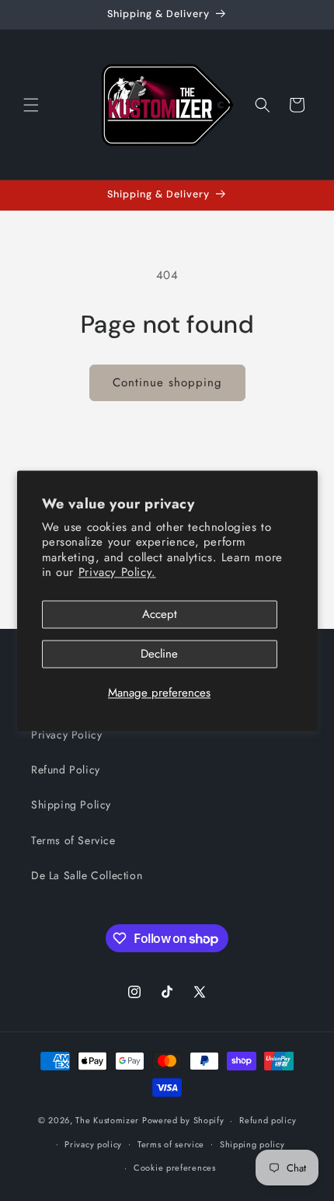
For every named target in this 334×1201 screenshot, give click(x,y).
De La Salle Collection (86, 875)
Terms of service (170, 1144)
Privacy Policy (66, 734)
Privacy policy (93, 1144)
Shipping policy (252, 1144)
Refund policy (267, 1120)
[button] (31, 105)
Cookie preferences (175, 1167)
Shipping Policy (71, 804)
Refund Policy (65, 769)
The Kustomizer (107, 1120)
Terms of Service (73, 840)
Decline (159, 653)
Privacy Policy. (117, 572)
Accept (159, 614)
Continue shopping (167, 382)
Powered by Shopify (183, 1120)
